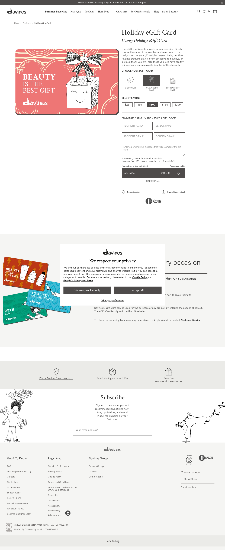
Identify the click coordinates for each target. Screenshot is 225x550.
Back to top (112, 541)
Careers (11, 476)
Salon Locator (170, 12)
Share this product (176, 192)
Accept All (138, 290)
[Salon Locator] (204, 11)
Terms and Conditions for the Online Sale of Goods (62, 488)
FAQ (9, 466)
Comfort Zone (96, 476)
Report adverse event (17, 503)
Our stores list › (188, 487)
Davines (93, 471)
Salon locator (133, 192)
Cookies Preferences (58, 466)
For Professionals (140, 12)
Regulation (127, 166)
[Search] (198, 11)
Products (90, 12)
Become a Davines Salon (19, 514)
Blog (156, 12)
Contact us (12, 482)
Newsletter (53, 495)
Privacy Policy (55, 471)
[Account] (209, 11)
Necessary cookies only (87, 290)
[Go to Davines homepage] (16, 10)
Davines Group (96, 466)
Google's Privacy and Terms (78, 280)
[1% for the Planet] (206, 460)
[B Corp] (189, 460)
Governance (54, 500)
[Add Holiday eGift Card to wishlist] (178, 173)
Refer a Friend (14, 498)
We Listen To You (15, 508)
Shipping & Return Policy (19, 471)
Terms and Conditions (59, 482)
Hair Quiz (75, 12)
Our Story (121, 12)
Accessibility (54, 506)
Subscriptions (14, 492)
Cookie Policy (139, 277)
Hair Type (103, 12)
